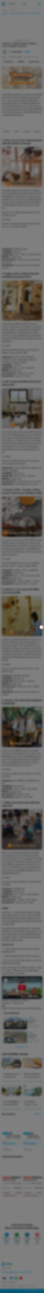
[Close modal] (41, 627)
